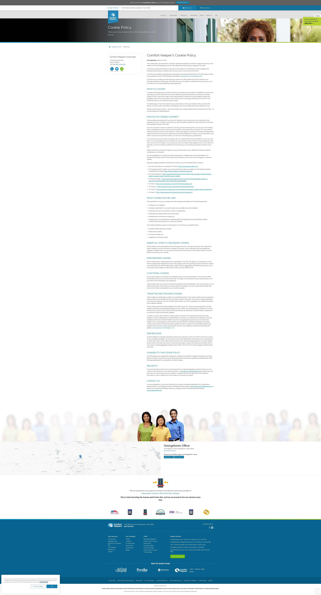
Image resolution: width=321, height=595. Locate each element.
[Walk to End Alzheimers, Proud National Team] (176, 513)
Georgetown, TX (169, 457)
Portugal (191, 571)
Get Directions (205, 8)
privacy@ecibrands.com (154, 390)
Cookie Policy (126, 46)
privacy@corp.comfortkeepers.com (191, 76)
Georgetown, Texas (116, 46)
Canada (202, 569)
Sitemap (128, 550)
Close (318, 16)
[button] (164, 15)
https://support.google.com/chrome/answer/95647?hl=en (175, 186)
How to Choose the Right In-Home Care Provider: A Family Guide (187, 544)
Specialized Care (112, 541)
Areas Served (193, 15)
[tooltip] (112, 68)
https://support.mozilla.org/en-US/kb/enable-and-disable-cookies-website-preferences (184, 189)
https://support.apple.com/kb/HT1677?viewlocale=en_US (174, 184)
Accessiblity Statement (150, 539)
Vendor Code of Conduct (150, 541)
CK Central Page (148, 552)
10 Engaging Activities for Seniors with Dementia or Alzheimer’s (187, 547)
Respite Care (111, 549)
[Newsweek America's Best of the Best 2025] (145, 514)
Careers (201, 15)
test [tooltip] (121, 68)
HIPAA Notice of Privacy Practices (125, 580)
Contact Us (209, 15)
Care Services (173, 15)
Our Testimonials (130, 543)
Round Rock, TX (179, 457)
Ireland (191, 569)
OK (52, 586)
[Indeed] (209, 527)
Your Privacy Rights (149, 547)
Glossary (110, 551)
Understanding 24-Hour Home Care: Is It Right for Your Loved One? (188, 539)
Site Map (210, 580)
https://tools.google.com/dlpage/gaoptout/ (178, 171)
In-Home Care (112, 539)
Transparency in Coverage (189, 580)
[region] (30, 584)
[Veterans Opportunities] (114, 514)
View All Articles (178, 556)
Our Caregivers (112, 547)
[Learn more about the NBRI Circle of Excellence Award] (206, 514)
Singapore (197, 569)
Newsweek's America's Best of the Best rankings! (160, 493)
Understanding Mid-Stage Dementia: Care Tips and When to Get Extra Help (190, 542)
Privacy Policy (129, 545)
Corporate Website (149, 545)
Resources (183, 15)
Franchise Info (147, 543)
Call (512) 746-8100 (112, 8)
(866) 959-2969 (120, 64)
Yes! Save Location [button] (182, 2)
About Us (163, 15)
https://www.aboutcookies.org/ (188, 166)
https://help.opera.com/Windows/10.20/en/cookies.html (174, 192)
